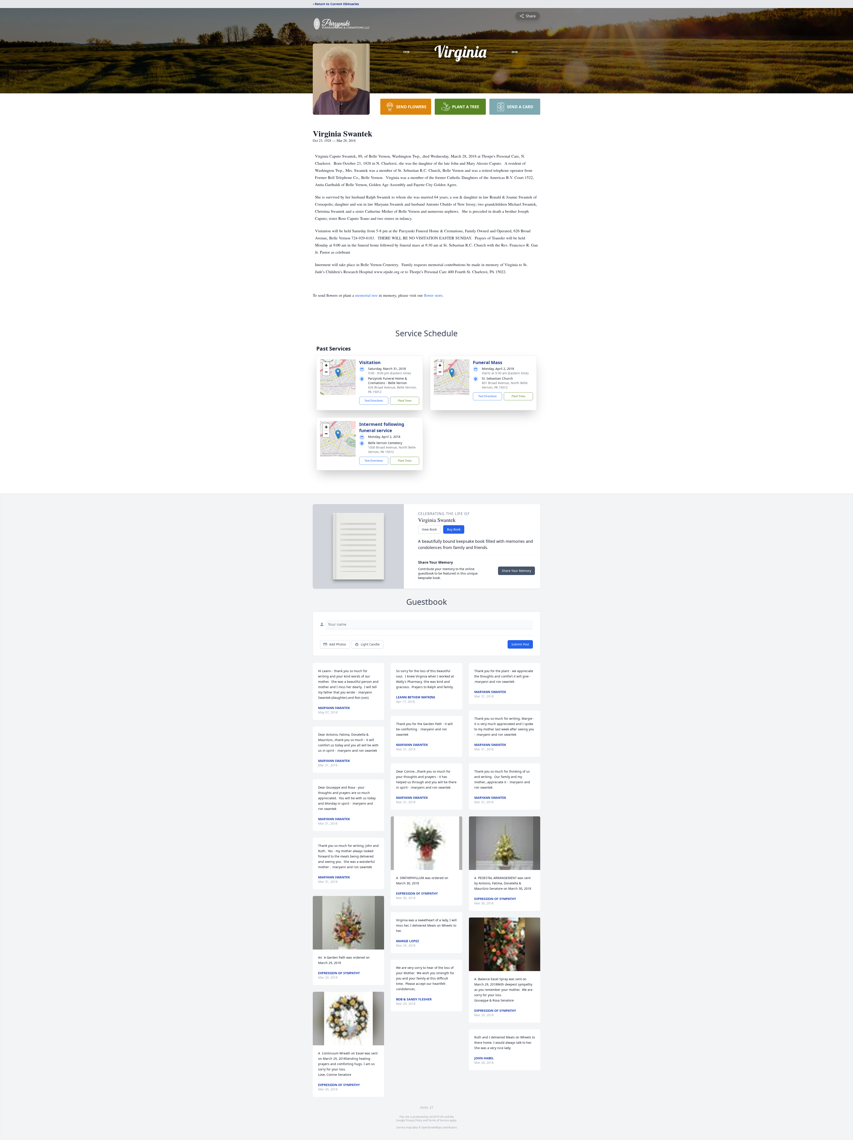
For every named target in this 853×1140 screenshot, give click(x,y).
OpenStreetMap (431, 1127)
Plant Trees (405, 401)
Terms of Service (438, 1120)
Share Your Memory (516, 571)
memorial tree (366, 295)
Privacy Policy (414, 1120)
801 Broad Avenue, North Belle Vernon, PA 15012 (505, 385)
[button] (338, 372)
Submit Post (520, 644)
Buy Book (453, 529)
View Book (429, 529)
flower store (433, 295)
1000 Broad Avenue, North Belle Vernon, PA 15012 (392, 449)
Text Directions (374, 401)
